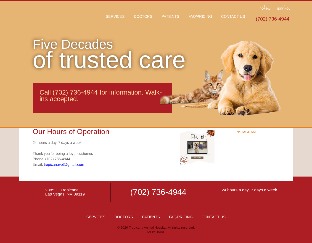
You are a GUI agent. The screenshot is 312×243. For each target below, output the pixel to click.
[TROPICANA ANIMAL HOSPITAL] (58, 15)
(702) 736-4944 (75, 92)
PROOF (160, 231)
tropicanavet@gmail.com (64, 164)
